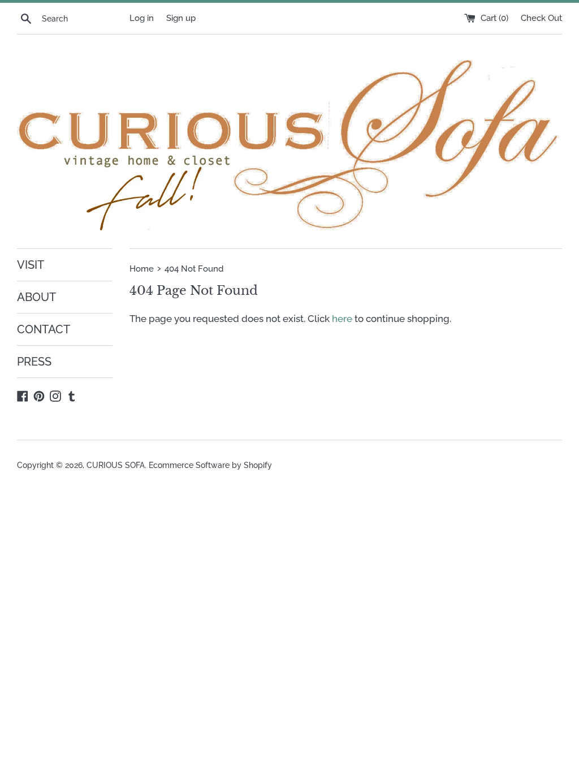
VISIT (30, 265)
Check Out (541, 18)
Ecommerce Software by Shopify (210, 465)
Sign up (181, 18)
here (342, 318)
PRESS (34, 361)
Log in (141, 18)
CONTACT (43, 329)
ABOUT (36, 297)
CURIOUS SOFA (116, 465)
